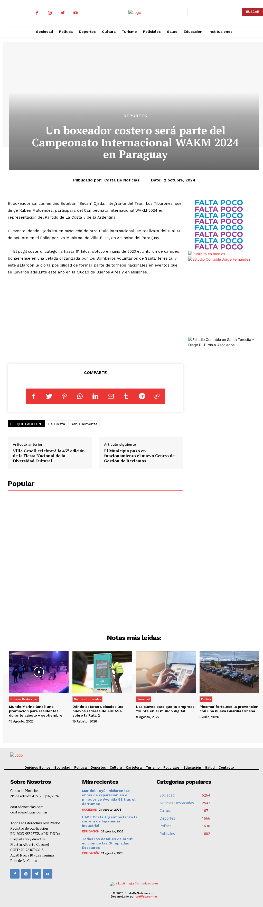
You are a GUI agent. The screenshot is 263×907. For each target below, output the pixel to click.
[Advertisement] (95, 318)
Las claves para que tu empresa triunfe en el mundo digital (165, 709)
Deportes (135, 116)
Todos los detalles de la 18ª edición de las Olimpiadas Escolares (107, 843)
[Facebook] (37, 13)
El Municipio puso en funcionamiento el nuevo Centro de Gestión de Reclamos (139, 455)
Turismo (152, 767)
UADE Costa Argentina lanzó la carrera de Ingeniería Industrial (109, 821)
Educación (192, 767)
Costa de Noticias (121, 180)
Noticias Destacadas (24, 699)
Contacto (226, 767)
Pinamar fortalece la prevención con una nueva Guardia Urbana (229, 709)
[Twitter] (63, 13)
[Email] (110, 396)
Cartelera (134, 767)
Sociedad (144, 699)
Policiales (171, 767)
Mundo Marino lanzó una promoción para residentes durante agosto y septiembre (35, 711)
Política (206, 699)
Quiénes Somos (37, 767)
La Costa (56, 424)
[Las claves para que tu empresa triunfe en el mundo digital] (166, 672)
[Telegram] (141, 396)
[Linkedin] (95, 396)
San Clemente (84, 424)
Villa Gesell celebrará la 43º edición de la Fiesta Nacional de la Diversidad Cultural (49, 455)
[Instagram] (50, 13)
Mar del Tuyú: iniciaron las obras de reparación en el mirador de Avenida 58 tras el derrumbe (109, 797)
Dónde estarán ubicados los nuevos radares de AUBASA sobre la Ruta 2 (97, 711)
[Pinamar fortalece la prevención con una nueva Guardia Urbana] (229, 672)
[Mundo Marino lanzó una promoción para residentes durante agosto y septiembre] (39, 672)
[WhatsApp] (80, 396)
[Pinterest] (64, 396)
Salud (210, 767)
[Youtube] (75, 13)
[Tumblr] (126, 396)
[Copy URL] (157, 396)
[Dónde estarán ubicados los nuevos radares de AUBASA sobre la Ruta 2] (102, 672)
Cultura (116, 767)
